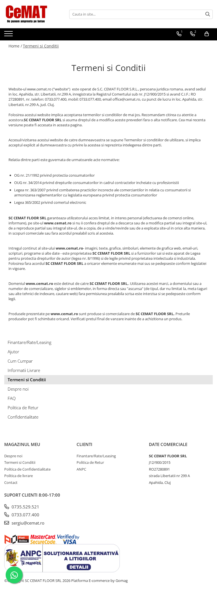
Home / (15, 46)
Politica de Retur (23, 407)
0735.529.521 (24, 507)
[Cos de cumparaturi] (207, 34)
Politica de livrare (18, 475)
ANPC (81, 469)
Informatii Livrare (24, 370)
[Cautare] (208, 14)
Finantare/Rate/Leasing (29, 342)
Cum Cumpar (20, 361)
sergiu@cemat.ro (27, 523)
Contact (11, 482)
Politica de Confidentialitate (27, 469)
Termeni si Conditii (41, 46)
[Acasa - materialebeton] (32, 14)
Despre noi (18, 389)
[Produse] (9, 35)
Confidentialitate (23, 417)
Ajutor (13, 351)
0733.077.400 (24, 514)
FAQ (12, 398)
